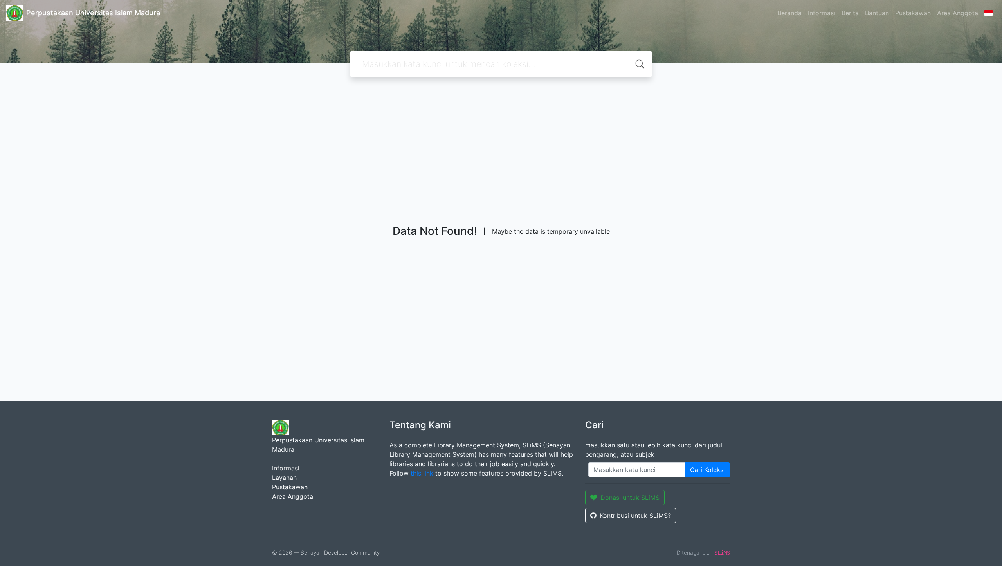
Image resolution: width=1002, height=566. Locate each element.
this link (422, 473)
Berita (850, 13)
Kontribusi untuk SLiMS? (635, 515)
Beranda (789, 13)
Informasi (821, 13)
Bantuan (877, 13)
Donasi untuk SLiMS (630, 497)
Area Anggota (957, 13)
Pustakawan (913, 13)
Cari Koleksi (707, 470)
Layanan (284, 477)
